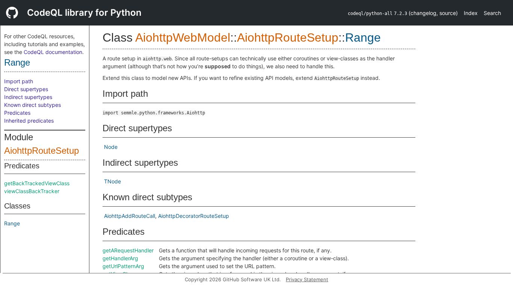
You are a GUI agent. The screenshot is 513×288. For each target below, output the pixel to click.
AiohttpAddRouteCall (129, 216)
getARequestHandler (128, 250)
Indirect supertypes (28, 97)
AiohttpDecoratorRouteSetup (193, 216)
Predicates (17, 113)
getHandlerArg (120, 258)
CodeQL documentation (53, 52)
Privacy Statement (307, 279)
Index (471, 13)
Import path (18, 81)
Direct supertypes (26, 89)
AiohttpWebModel (182, 37)
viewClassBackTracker (31, 191)
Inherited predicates (29, 120)
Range (17, 62)
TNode (112, 181)
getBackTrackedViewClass (36, 183)
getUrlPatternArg (123, 266)
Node (111, 147)
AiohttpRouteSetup (41, 151)
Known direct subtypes (32, 105)
